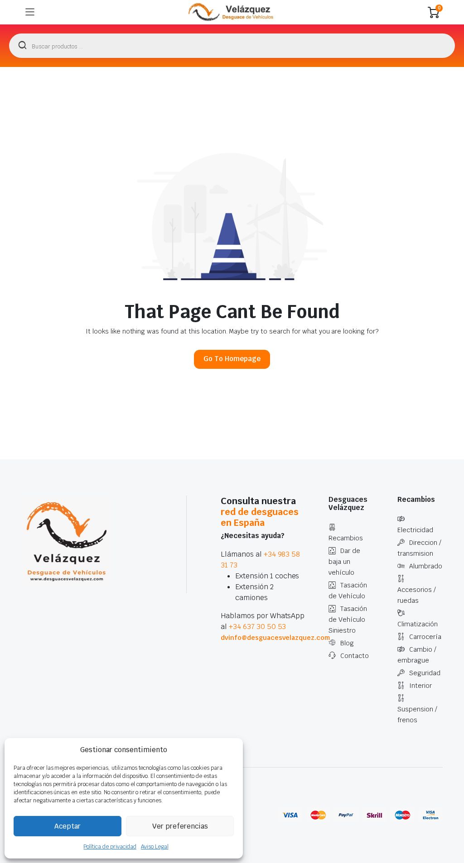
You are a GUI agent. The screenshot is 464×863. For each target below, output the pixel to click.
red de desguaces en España (260, 517)
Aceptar (67, 826)
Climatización (417, 624)
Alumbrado (425, 566)
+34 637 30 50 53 (257, 626)
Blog (347, 643)
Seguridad (424, 673)
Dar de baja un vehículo (344, 562)
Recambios (346, 538)
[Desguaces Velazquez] (231, 12)
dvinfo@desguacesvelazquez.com (275, 638)
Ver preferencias (180, 826)
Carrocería (425, 637)
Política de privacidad (109, 846)
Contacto (354, 656)
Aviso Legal (155, 846)
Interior (420, 686)
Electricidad (415, 530)
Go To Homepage (232, 358)
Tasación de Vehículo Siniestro (348, 619)
